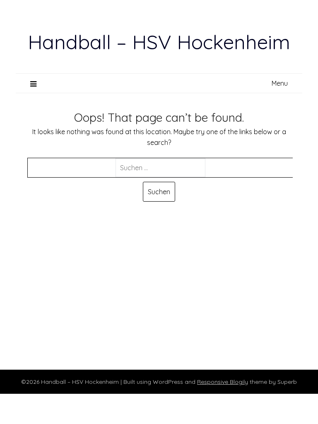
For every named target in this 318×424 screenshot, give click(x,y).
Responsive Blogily (222, 381)
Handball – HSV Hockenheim (159, 41)
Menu (280, 83)
